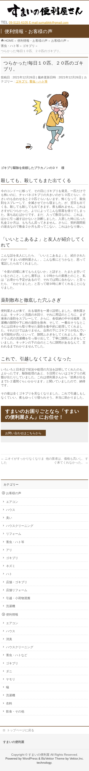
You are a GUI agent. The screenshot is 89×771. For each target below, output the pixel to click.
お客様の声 (13, 493)
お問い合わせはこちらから (23, 433)
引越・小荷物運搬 (18, 598)
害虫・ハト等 (38, 81)
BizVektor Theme (53, 758)
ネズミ (10, 566)
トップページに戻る (20, 730)
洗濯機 (10, 606)
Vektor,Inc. (77, 758)
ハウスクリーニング (19, 525)
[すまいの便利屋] (46, 16)
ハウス (10, 509)
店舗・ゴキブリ (16, 582)
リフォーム (13, 533)
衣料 (9, 703)
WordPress (30, 758)
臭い (9, 517)
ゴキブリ (22, 81)
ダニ (9, 671)
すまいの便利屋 (38, 754)
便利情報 (12, 614)
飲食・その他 (15, 711)
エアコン (12, 501)
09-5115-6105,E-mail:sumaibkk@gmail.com (38, 22)
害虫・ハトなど (16, 655)
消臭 (9, 639)
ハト (9, 574)
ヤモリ (10, 679)
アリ (9, 550)
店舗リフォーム (16, 590)
